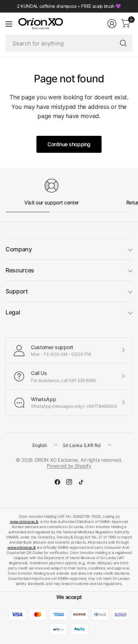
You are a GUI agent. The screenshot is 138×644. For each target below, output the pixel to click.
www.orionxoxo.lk (24, 521)
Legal (13, 312)
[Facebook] (57, 482)
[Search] (123, 43)
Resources (20, 270)
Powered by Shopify (69, 466)
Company (19, 249)
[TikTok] (81, 482)
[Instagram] (69, 482)
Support (17, 291)
